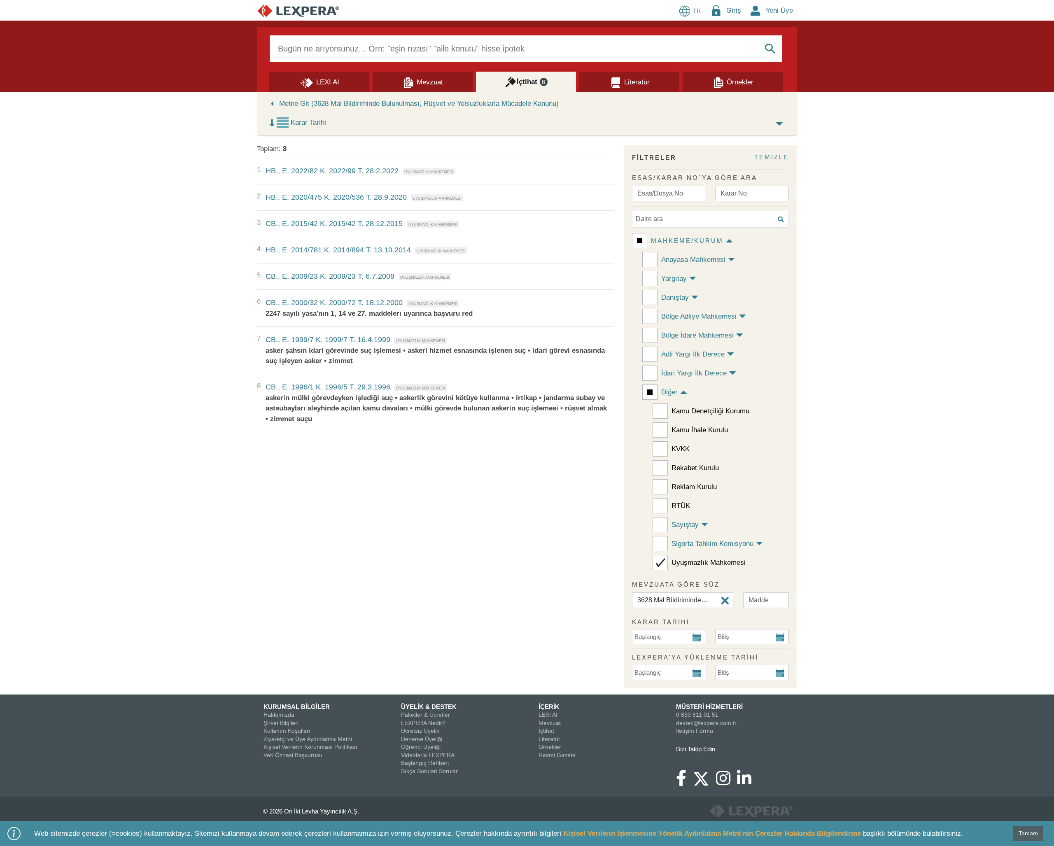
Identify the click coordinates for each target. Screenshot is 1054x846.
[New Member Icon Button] (755, 10)
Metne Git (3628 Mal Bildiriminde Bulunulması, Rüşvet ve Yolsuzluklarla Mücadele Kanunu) (419, 103)
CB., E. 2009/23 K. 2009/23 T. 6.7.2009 (330, 276)
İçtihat (546, 730)
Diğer (669, 392)
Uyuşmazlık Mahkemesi (709, 562)
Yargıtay (674, 278)
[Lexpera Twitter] (704, 777)
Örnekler (550, 746)
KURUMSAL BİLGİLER (297, 706)
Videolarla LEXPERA (428, 755)
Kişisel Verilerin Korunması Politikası (310, 746)
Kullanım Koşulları (287, 730)
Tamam (1028, 833)
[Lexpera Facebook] (684, 782)
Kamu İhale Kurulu (700, 430)
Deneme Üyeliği (421, 739)
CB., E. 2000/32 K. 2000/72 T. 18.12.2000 (334, 302)
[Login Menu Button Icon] (716, 10)
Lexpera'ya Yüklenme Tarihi (695, 657)
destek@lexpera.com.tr (706, 723)
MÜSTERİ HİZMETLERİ (709, 706)
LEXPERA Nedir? (423, 723)
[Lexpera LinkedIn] (747, 782)
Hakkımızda (279, 714)
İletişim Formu (694, 730)
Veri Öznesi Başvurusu (293, 755)
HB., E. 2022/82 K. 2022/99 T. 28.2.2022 (332, 171)
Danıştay (675, 297)
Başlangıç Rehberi (425, 763)
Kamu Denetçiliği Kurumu (710, 411)
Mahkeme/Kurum (687, 240)
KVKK (681, 449)
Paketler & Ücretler (425, 714)
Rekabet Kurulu (695, 468)
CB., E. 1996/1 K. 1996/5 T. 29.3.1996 (328, 387)
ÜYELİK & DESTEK (429, 706)
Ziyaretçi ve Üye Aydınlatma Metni (308, 739)
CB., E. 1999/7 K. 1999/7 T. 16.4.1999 (328, 340)
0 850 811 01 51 (697, 714)
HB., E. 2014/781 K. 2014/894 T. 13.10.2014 (338, 250)
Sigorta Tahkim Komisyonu (712, 544)
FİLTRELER (654, 157)
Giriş (733, 10)
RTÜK (681, 506)
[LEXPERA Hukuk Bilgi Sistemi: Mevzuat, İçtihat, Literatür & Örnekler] (298, 10)
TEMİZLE (771, 157)
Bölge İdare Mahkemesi (697, 335)
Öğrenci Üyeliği (421, 746)
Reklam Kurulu (694, 487)
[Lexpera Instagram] (726, 782)
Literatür (549, 739)
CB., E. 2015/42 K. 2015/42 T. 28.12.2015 (334, 223)
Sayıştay (685, 525)
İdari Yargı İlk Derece (694, 373)
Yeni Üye (779, 10)
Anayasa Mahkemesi (693, 259)
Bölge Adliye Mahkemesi (699, 316)
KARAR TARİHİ (661, 621)
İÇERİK (549, 706)
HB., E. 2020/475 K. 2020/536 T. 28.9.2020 (336, 197)
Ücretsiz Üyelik (420, 730)
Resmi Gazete (557, 755)
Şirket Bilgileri (281, 723)
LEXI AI (548, 714)
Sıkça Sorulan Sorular (429, 771)
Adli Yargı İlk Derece (693, 354)
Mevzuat (550, 723)
